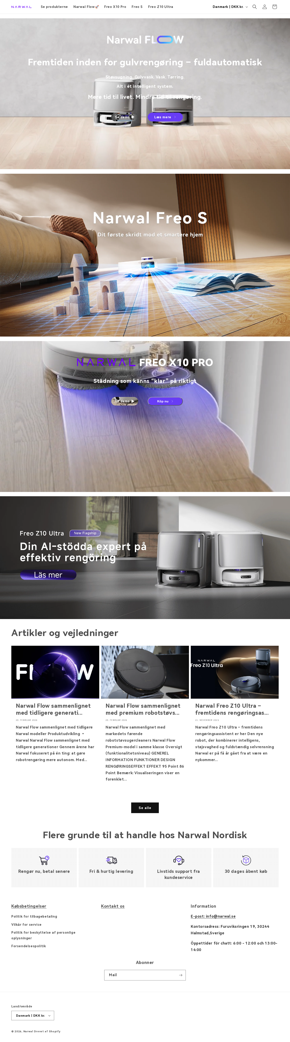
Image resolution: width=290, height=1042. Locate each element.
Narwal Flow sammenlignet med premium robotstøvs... (143, 709)
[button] (255, 7)
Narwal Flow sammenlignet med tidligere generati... (53, 709)
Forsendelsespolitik (28, 946)
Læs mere (162, 117)
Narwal (28, 1031)
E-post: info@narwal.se (213, 916)
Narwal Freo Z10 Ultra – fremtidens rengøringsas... (232, 709)
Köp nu (163, 401)
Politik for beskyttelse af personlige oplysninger (43, 935)
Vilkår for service (26, 924)
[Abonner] (181, 975)
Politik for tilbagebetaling (34, 916)
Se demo (122, 117)
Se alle (145, 808)
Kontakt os (113, 906)
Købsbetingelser (28, 906)
